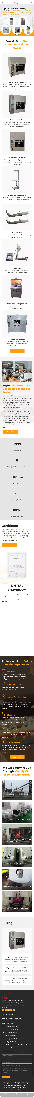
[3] (17, 142)
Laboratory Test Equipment (17, 304)
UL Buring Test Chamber (17, 339)
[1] (17, 66)
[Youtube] (11, 1010)
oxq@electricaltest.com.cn (15, 1039)
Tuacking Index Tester (17, 158)
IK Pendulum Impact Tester (17, 195)
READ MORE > (17, 351)
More (28, 923)
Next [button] (29, 565)
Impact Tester (17, 268)
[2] (17, 104)
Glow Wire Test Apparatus (17, 82)
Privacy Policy (21, 1087)
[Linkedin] (6, 1010)
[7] (17, 288)
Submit (6, 1077)
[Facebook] (3, 1010)
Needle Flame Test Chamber (17, 120)
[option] (17, 565)
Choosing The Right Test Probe (20, 968)
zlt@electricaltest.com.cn (15, 1042)
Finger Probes (17, 233)
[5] (17, 179)
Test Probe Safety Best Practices (20, 978)
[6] (17, 252)
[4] (17, 217)
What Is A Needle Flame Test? (20, 957)
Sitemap (13, 1087)
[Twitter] (8, 1010)
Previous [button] (4, 565)
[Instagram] (14, 1010)
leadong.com (20, 1090)
